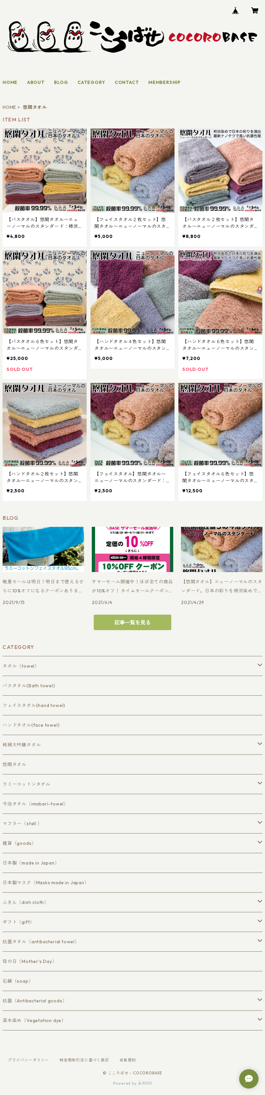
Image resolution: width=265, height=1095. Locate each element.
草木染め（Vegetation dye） (34, 1020)
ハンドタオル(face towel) (31, 725)
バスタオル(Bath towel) (29, 686)
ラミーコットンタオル (26, 784)
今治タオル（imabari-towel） (36, 804)
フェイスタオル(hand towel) (34, 705)
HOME (10, 82)
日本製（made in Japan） (31, 863)
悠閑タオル (14, 764)
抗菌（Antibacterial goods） (35, 1001)
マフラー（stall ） (22, 823)
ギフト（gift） (19, 922)
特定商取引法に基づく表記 (84, 1060)
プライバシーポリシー (28, 1060)
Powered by (125, 1083)
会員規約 (128, 1060)
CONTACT (127, 82)
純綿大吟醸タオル (22, 745)
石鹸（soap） (18, 981)
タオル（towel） (21, 666)
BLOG (61, 82)
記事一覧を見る (132, 622)
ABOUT (36, 82)
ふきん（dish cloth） (26, 902)
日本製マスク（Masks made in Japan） (46, 882)
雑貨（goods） (19, 843)
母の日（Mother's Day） (30, 961)
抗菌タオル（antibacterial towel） (41, 942)
